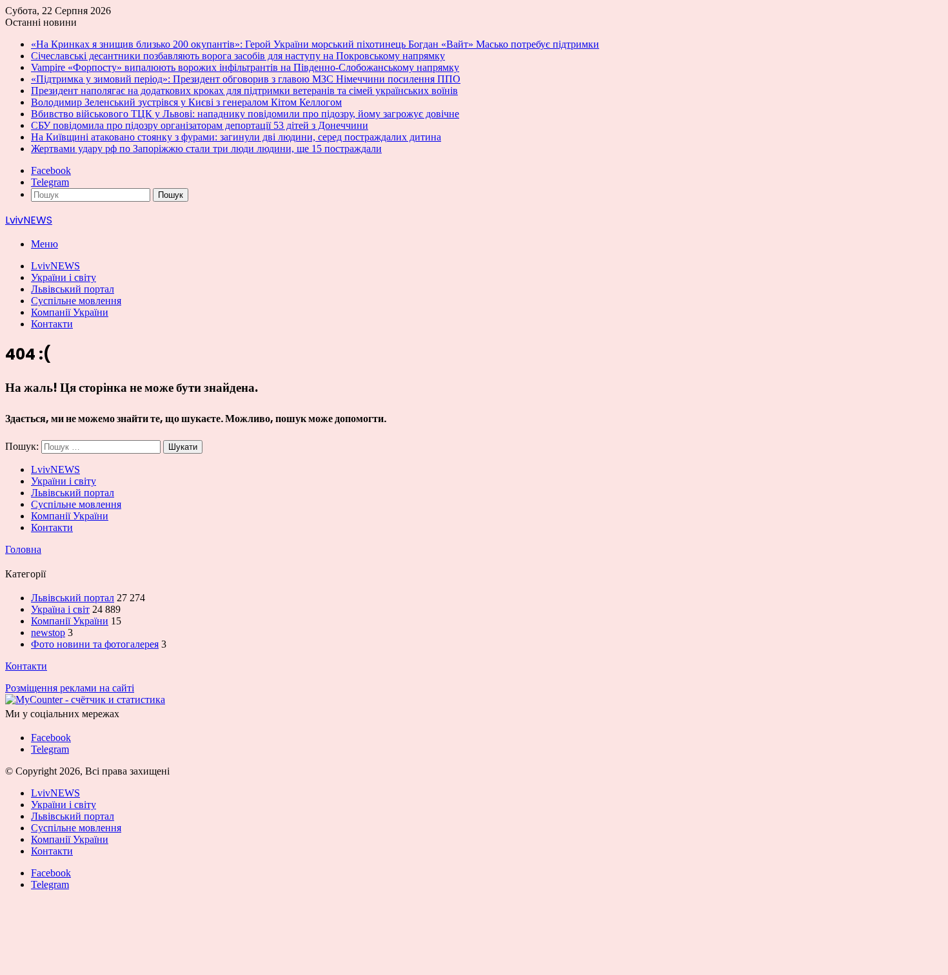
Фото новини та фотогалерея (95, 644)
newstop (48, 632)
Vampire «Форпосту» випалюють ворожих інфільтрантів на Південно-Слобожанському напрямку (245, 67)
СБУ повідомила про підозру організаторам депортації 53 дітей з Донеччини (199, 125)
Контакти (52, 323)
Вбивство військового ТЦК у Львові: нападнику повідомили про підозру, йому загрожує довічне (245, 113)
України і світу (63, 277)
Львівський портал (72, 289)
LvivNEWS (55, 265)
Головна (23, 549)
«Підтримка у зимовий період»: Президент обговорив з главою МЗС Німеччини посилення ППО (245, 78)
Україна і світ (60, 609)
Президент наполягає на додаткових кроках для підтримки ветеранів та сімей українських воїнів (244, 90)
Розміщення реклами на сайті (69, 687)
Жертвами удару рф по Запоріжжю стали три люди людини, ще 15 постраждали (206, 148)
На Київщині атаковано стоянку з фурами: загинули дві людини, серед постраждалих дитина (236, 136)
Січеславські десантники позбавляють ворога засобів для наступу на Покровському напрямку (238, 55)
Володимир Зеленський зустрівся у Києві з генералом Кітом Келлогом (186, 102)
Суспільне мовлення (76, 300)
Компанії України (69, 312)
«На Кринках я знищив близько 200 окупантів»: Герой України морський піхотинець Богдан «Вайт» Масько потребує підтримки (315, 44)
